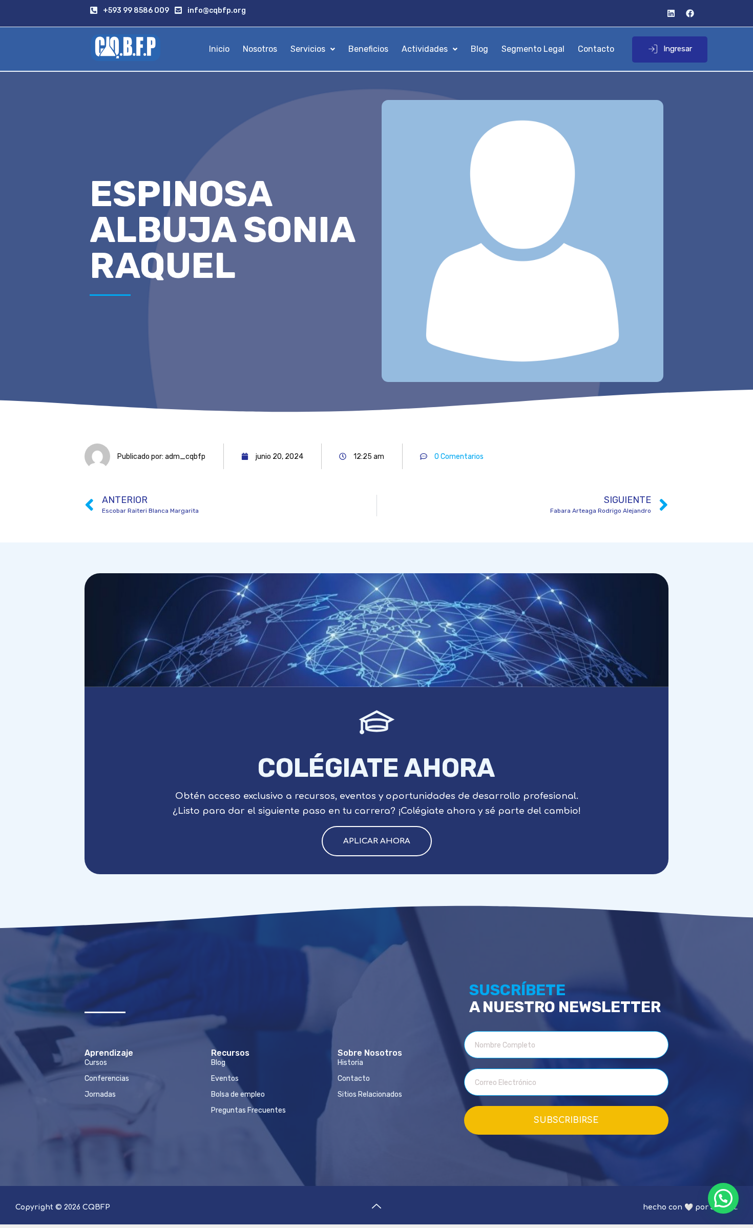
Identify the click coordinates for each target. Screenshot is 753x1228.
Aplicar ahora (376, 841)
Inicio (219, 49)
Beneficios (368, 49)
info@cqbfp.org (216, 10)
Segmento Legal (532, 49)
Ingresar (677, 48)
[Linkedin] (671, 13)
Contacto (596, 49)
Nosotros (260, 49)
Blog (479, 49)
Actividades (425, 49)
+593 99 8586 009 (136, 10)
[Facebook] (690, 13)
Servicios (307, 49)
